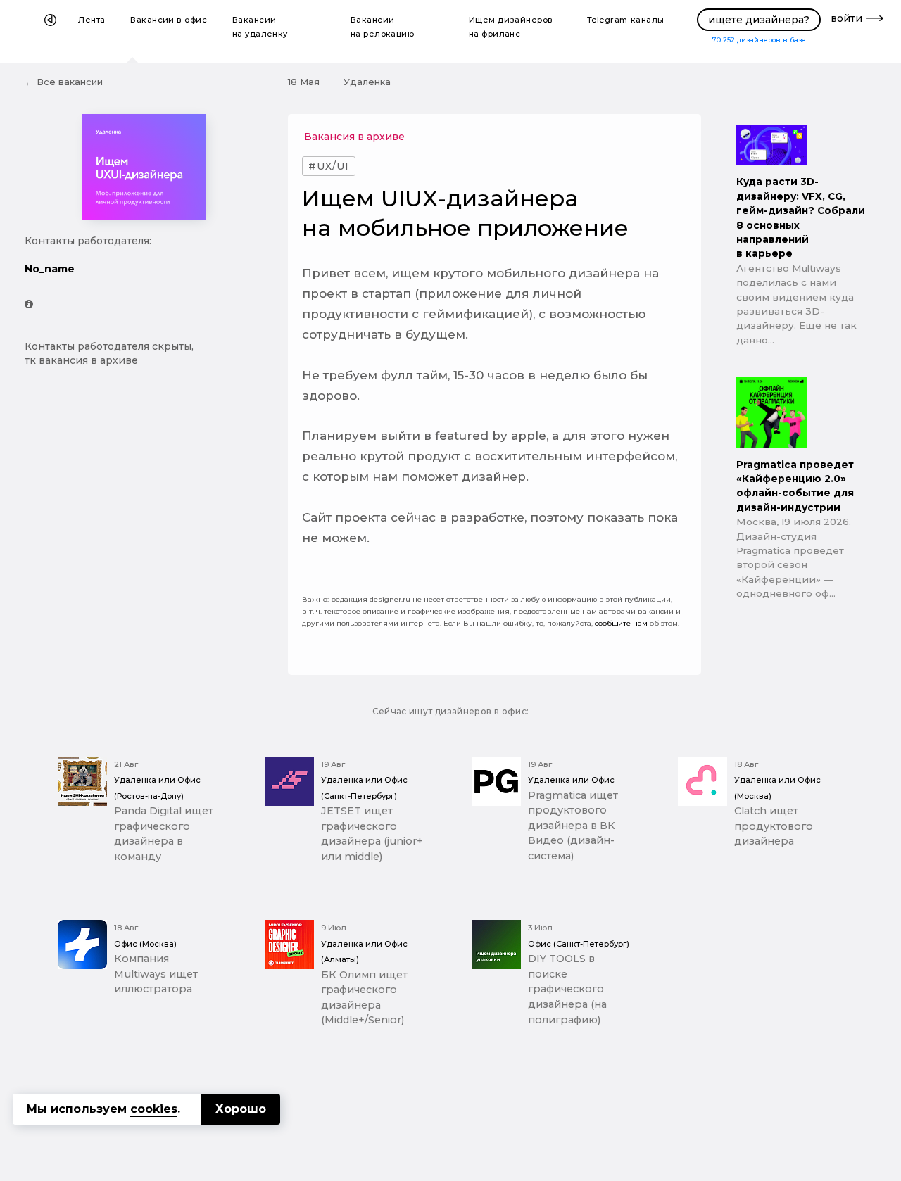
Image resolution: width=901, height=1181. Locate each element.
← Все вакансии (64, 81)
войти (846, 18)
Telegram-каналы (625, 20)
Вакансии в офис (168, 20)
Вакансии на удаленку (260, 27)
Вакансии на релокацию (382, 27)
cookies (153, 1109)
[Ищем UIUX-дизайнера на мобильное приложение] (144, 304)
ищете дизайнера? (758, 19)
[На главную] (50, 31)
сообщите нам (621, 623)
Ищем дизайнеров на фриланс (511, 27)
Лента (91, 20)
